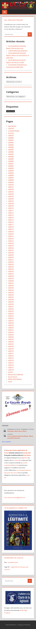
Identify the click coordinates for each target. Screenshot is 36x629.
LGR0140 (11, 281)
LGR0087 (11, 154)
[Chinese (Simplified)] (14, 2)
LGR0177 (11, 367)
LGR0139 (11, 278)
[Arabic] (12, 2)
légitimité (25, 458)
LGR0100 (11, 185)
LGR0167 (11, 344)
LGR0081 (11, 140)
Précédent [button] (6, 406)
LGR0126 (11, 248)
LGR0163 (11, 335)
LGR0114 (11, 217)
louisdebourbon (12, 562)
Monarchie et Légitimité (15, 374)
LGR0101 (11, 187)
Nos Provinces (12, 377)
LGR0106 (11, 199)
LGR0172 (11, 356)
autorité (16, 465)
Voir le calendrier (6, 441)
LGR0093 (11, 168)
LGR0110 (11, 208)
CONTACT (11, 128)
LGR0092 (11, 166)
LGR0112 (11, 213)
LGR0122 (11, 238)
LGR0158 (11, 323)
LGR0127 (11, 250)
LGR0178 (11, 370)
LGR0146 (11, 295)
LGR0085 (11, 149)
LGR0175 (11, 363)
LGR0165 (11, 339)
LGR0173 (11, 358)
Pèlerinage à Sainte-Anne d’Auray (16, 431)
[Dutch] (16, 2)
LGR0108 (11, 203)
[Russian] (31, 2)
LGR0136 (11, 271)
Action (10, 381)
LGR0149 (11, 302)
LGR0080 (11, 138)
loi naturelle (17, 460)
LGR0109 (11, 206)
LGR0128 (11, 252)
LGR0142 (11, 285)
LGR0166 (11, 342)
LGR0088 (11, 156)
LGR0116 (11, 222)
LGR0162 (11, 332)
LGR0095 (11, 173)
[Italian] (25, 2)
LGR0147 (11, 297)
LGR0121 (11, 236)
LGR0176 (11, 365)
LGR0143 (11, 288)
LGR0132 (11, 262)
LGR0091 (11, 163)
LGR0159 (11, 325)
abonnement (12, 126)
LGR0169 (11, 349)
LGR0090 (11, 161)
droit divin (27, 455)
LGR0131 (11, 260)
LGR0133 (11, 264)
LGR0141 (11, 283)
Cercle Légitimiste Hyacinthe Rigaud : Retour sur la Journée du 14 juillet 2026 (17, 55)
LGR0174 (11, 360)
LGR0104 (11, 194)
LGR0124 (11, 243)
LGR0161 (11, 330)
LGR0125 (11, 245)
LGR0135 (11, 269)
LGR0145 (11, 292)
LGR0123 (11, 241)
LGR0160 (11, 327)
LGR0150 (11, 304)
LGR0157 (11, 320)
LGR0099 (11, 182)
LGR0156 (11, 318)
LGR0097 (11, 178)
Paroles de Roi (10, 111)
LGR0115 (11, 220)
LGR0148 (11, 299)
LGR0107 (11, 201)
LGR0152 (11, 309)
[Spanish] (34, 2)
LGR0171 (11, 353)
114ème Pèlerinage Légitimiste (17, 51)
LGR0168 (11, 346)
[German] (23, 2)
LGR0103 (11, 192)
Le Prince (11, 133)
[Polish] (27, 2)
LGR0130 (11, 257)
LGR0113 (11, 215)
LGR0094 (11, 170)
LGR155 (10, 372)
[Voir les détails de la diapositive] (18, 406)
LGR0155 (11, 316)
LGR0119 (11, 229)
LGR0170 (11, 351)
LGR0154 (11, 313)
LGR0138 (11, 276)
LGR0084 (11, 147)
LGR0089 (11, 159)
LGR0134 (11, 267)
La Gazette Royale (13, 131)
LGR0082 (11, 142)
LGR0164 (11, 337)
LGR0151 (11, 306)
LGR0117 (11, 224)
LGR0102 (11, 189)
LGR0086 (11, 152)
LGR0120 (11, 231)
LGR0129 (11, 255)
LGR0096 (11, 175)
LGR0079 (11, 135)
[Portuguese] (29, 2)
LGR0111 (11, 210)
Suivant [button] (30, 406)
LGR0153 (11, 311)
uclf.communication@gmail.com (14, 497)
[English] (18, 2)
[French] (21, 2)
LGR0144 (11, 290)
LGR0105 (11, 196)
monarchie (27, 453)
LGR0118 (11, 227)
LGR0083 (11, 145)
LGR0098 (11, 180)
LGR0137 (11, 274)
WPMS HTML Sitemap (15, 379)
